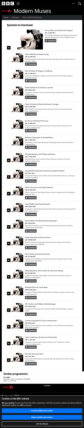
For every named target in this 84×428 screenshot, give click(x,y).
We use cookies (8, 403)
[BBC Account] (18, 3)
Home (6, 17)
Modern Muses (32, 11)
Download (51, 41)
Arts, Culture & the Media (20, 379)
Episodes (15, 17)
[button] (73, 3)
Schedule (47, 385)
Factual (7, 379)
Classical (12, 381)
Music (6, 381)
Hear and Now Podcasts (32, 17)
